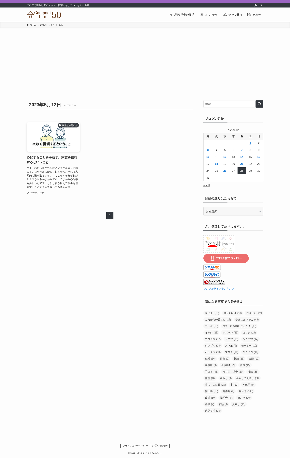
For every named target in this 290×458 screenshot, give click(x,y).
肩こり (244, 397)
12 (224, 156)
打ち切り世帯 (233, 371)
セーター (249, 345)
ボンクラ (213, 352)
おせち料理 (233, 313)
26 (224, 170)
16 (258, 156)
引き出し (228, 365)
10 (208, 156)
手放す (211, 371)
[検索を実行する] (259, 104)
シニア (231, 339)
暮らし (226, 378)
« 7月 (206, 185)
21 (241, 163)
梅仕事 (211, 391)
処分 (224, 358)
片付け (246, 391)
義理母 (226, 397)
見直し (238, 404)
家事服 (211, 365)
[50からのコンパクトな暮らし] (44, 15)
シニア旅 (250, 339)
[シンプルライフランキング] (214, 284)
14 (241, 156)
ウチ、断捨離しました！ (239, 326)
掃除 (253, 371)
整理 (210, 378)
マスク (231, 352)
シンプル (213, 345)
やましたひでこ (247, 319)
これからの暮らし (218, 319)
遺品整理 (213, 410)
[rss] (255, 5)
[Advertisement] (145, 58)
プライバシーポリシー (135, 445)
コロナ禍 (213, 339)
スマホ (231, 345)
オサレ (211, 332)
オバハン (230, 332)
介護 (210, 358)
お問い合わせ (159, 445)
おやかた (254, 313)
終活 (210, 397)
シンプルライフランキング (218, 288)
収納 (239, 358)
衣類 (223, 404)
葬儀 (209, 404)
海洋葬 (228, 391)
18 (216, 163)
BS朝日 (212, 313)
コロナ (249, 332)
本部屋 (248, 384)
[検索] (260, 5)
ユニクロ (250, 352)
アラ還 (211, 326)
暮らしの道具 (215, 384)
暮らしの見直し (247, 378)
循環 (245, 365)
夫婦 (254, 358)
